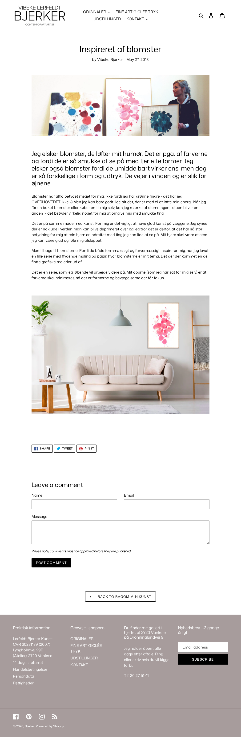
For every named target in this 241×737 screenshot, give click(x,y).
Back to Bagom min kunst (124, 596)
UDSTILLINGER (84, 658)
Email (129, 495)
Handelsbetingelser (30, 669)
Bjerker (30, 726)
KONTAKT (79, 664)
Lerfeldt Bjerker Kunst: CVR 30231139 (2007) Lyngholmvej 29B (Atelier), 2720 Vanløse (32, 647)
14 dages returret (28, 662)
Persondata (23, 676)
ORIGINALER (81, 638)
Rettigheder (23, 683)
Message (39, 516)
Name (37, 495)
